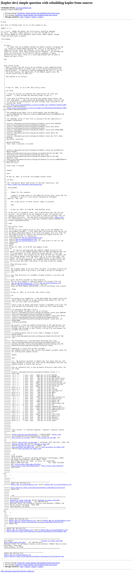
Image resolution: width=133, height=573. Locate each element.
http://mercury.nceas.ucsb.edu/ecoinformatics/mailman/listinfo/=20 (38, 487)
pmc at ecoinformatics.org (32, 237)
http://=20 (59, 217)
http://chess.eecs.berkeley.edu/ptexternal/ (24, 184)
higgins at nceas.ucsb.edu (20, 500)
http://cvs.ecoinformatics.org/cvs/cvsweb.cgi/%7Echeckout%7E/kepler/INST (36, 108)
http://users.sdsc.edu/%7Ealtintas (25, 466)
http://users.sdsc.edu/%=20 (52, 466)
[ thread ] (27, 17)
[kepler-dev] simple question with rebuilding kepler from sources (38, 13)
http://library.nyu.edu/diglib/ (24, 434)
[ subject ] (34, 17)
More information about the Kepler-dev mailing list (17, 571)
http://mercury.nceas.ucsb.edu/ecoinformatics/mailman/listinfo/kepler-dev (36, 531)
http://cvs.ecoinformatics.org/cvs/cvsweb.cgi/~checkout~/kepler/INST (38, 105)
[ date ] (21, 17)
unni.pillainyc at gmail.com (23, 447)
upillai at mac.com (19, 444)
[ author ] (41, 17)
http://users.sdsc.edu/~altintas (28, 464)
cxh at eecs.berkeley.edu (23, 8)
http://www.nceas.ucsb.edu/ (21, 501)
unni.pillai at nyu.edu (21, 437)
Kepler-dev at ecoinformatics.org (24, 484)
